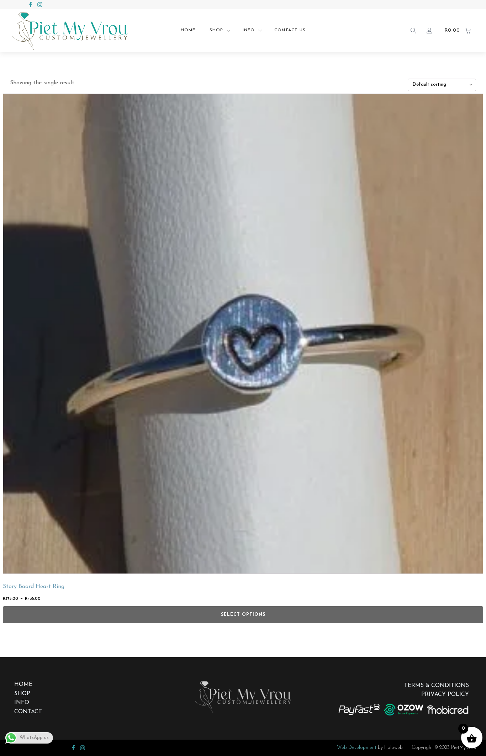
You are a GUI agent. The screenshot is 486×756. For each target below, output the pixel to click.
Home (188, 30)
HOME (23, 684)
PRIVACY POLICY (445, 694)
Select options (243, 615)
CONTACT (28, 712)
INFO (21, 702)
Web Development (356, 747)
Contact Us (290, 30)
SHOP (22, 694)
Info (249, 30)
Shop (216, 30)
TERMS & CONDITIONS (436, 685)
